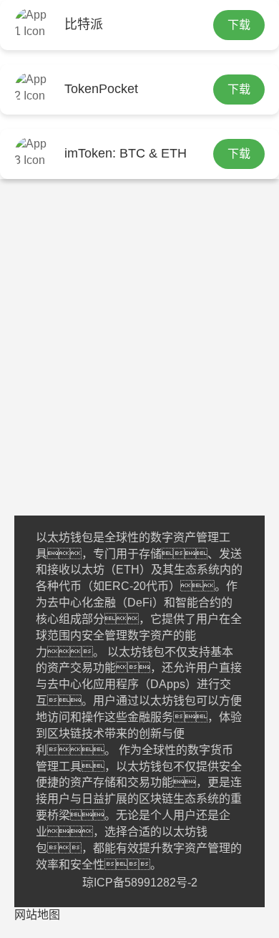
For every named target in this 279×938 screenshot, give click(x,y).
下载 (238, 25)
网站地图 (37, 915)
